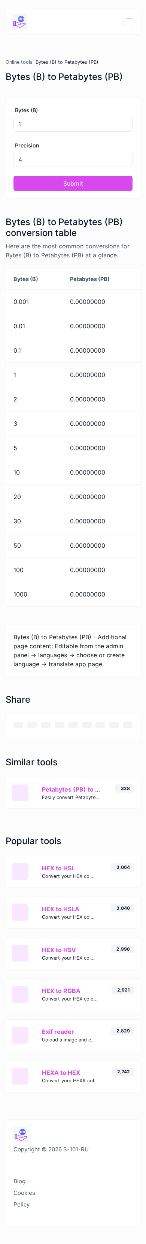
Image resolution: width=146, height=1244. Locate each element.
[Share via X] (59, 725)
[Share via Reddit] (100, 725)
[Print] (32, 725)
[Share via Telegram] (128, 725)
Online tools (19, 62)
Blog (19, 1181)
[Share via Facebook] (46, 725)
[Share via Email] (18, 725)
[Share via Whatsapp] (114, 725)
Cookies (24, 1192)
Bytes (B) (26, 110)
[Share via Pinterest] (73, 725)
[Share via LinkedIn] (87, 725)
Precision (27, 145)
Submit (73, 183)
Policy (21, 1204)
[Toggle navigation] (129, 21)
